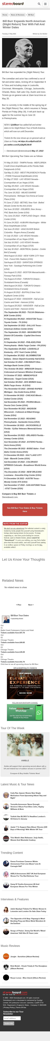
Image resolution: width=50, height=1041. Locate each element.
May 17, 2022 (37, 151)
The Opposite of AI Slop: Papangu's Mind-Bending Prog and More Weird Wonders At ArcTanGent (27, 921)
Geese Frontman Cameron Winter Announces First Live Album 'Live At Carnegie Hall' (25, 863)
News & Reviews (18, 15)
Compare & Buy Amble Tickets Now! (25, 773)
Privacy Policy (9, 1007)
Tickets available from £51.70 (13, 662)
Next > (30, 605)
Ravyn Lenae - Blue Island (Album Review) (28, 978)
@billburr (15, 125)
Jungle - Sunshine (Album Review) (24, 957)
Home (5, 15)
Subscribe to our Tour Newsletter (13, 1013)
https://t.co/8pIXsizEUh (31, 141)
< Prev (18, 605)
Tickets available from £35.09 (13, 652)
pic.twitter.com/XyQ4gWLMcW (18, 145)
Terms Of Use (21, 1007)
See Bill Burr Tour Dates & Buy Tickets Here (25, 509)
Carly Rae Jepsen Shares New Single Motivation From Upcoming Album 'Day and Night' (28, 795)
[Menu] (45, 4)
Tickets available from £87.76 (13, 633)
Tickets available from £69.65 (13, 642)
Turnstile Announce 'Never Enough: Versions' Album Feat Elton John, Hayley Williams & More (27, 806)
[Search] (39, 3)
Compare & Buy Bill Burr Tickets (18, 494)
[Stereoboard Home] (13, 5)
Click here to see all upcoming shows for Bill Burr (19, 664)
